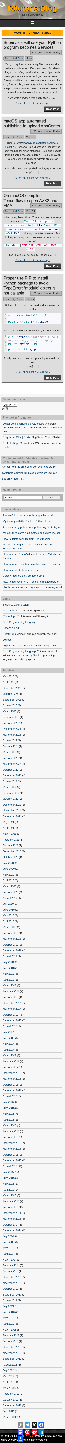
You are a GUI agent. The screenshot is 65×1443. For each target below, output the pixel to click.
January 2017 (10, 1067)
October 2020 (10, 857)
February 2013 (11, 1335)
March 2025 (9, 711)
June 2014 (9, 1242)
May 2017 (8, 1043)
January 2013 (10, 1341)
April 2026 (8, 682)
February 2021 (11, 839)
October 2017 (10, 1014)
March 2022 (9, 787)
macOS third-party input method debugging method (31, 532)
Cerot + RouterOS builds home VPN (23, 575)
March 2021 (9, 833)
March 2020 (9, 886)
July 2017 (8, 1032)
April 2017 (8, 1049)
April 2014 (8, 1253)
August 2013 (10, 1300)
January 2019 (10, 932)
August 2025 (10, 705)
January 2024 (10, 746)
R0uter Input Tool (12, 616)
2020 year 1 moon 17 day (46, 293)
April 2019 (8, 921)
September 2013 (12, 1294)
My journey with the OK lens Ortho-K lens (26, 521)
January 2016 (10, 1137)
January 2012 (10, 1399)
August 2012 (10, 1364)
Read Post (52, 108)
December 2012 (12, 1347)
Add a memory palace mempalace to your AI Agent (31, 527)
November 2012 (12, 1352)
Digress (7, 639)
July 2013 (8, 1306)
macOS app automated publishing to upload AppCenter (31, 123)
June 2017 (9, 1037)
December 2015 (12, 1142)
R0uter (19, 58)
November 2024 (12, 734)
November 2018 (12, 938)
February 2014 (11, 1265)
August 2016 (10, 1096)
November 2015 (12, 1148)
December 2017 (12, 1002)
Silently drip (9, 633)
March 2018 (9, 985)
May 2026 (8, 676)
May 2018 (8, 973)
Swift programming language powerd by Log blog (29, 472)
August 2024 (10, 740)
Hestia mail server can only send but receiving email (32, 587)
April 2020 (8, 880)
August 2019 (10, 897)
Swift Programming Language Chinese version (29, 651)
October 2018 (10, 944)
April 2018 (8, 979)
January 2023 (10, 757)
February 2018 (11, 991)
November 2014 (12, 1218)
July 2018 (8, 962)
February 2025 (11, 717)
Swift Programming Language (19, 622)
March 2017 (9, 1055)
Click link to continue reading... (32, 103)
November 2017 (12, 1008)
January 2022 (10, 798)
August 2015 (10, 1166)
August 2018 (10, 956)
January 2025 (10, 723)
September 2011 (12, 1405)
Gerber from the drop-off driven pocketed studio (29, 466)
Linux (29, 58)
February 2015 (11, 1201)
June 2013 (9, 1312)
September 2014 (12, 1230)
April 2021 (8, 827)
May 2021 (8, 822)
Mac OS (30, 136)
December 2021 (12, 804)
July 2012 (8, 1370)
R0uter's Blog (32, 8)
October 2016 (10, 1084)
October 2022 (10, 769)
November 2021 (12, 810)
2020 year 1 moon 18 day (46, 131)
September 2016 (12, 1090)
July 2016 (8, 1102)
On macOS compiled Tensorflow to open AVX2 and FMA (30, 200)
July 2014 (8, 1236)
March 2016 (9, 1125)
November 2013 (12, 1282)
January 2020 (10, 892)
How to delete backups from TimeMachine (26, 538)
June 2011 (8, 1411)
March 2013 (9, 1329)
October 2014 (10, 1224)
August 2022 (10, 781)
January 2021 (10, 845)
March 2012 (9, 1387)
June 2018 (9, 967)
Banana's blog (11, 627)
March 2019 (9, 927)
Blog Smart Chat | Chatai (17, 437)
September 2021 (12, 816)
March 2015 (9, 1195)
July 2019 (8, 903)
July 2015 (8, 1172)
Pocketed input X (12, 443)
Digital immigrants (13, 645)
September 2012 (12, 1358)
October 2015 (10, 1154)
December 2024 (12, 728)
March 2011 (9, 1416)
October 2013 (10, 1288)
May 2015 (8, 1183)
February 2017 (11, 1061)
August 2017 (10, 1026)
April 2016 (8, 1119)
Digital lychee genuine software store (23, 423)
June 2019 (9, 909)
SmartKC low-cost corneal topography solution (29, 515)
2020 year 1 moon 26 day (46, 52)
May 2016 (8, 1113)
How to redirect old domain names (22, 569)
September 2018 (12, 950)
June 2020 (9, 868)
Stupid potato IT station (16, 604)
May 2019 (8, 915)
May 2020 (8, 874)
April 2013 (8, 1323)
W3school (8, 610)
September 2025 (12, 699)
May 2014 (8, 1247)
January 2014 (10, 1271)
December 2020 (12, 851)
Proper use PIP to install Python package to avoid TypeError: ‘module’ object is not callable (29, 285)
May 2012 (8, 1376)
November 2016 (12, 1078)
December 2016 (12, 1072)
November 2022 (12, 763)
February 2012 (11, 1393)
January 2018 (10, 997)
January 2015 (10, 1207)
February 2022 (11, 792)
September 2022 (12, 775)
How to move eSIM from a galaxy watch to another (31, 564)
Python (30, 299)
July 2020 (8, 862)
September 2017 (12, 1020)
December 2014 (12, 1212)
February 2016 (11, 1131)
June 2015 (9, 1177)
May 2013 (8, 1317)
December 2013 (12, 1277)
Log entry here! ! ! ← (13, 478)
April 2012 (8, 1381)
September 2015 (12, 1160)
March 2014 (9, 1259)
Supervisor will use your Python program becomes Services (32, 45)
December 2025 (12, 688)
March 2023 (9, 752)
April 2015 (8, 1189)
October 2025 (10, 693)
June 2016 (9, 1107)
